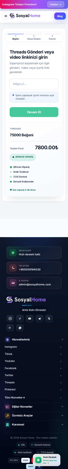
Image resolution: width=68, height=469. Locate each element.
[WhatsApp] (20, 328)
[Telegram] (39, 318)
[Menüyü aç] (5, 16)
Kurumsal (18, 424)
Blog (60, 16)
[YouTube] (29, 318)
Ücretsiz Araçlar (22, 415)
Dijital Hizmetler (22, 406)
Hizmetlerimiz (21, 339)
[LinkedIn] (10, 328)
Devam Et (34, 112)
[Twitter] (49, 318)
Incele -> (55, 4)
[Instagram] (10, 318)
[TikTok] (20, 318)
